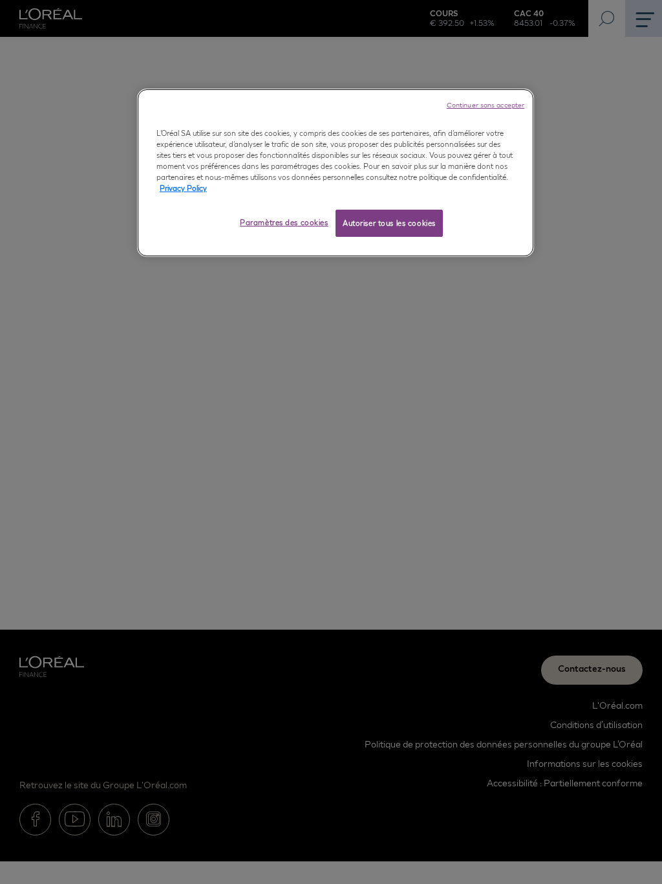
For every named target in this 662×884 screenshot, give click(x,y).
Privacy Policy (183, 188)
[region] (335, 173)
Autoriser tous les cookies (389, 223)
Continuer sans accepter (485, 105)
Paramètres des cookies (284, 222)
